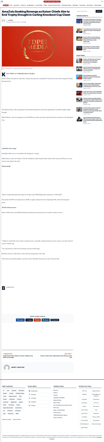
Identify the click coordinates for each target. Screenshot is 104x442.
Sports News (90, 5)
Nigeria (21, 402)
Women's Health (96, 416)
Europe (5, 399)
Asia (8, 390)
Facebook (21, 320)
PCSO (4, 404)
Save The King (84, 409)
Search (99, 11)
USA (4, 413)
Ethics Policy (56, 402)
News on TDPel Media (59, 410)
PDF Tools (84, 390)
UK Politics (10, 410)
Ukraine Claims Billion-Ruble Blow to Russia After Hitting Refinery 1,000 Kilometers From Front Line (92, 85)
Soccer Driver (84, 413)
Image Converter (96, 390)
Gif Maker (84, 394)
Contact (55, 395)
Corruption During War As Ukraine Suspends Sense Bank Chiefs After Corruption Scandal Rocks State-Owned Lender (92, 21)
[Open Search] (102, 1)
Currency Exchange (96, 424)
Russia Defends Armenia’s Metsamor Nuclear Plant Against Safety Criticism (91, 77)
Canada (11, 393)
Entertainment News (66, 5)
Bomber (84, 406)
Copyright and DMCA (58, 397)
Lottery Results (97, 5)
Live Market (84, 416)
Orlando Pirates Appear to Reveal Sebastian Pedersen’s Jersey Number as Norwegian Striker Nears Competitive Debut (92, 110)
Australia (14, 390)
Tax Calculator (96, 420)
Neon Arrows (96, 406)
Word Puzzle (96, 399)
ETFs (20, 396)
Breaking (6, 5)
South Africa (18, 407)
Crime (4, 396)
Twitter (30, 320)
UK (4, 410)
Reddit (38, 320)
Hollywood (12, 399)
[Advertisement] (37, 90)
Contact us (23, 5)
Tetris (96, 409)
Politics (45, 5)
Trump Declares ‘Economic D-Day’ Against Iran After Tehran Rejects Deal (92, 30)
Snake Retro (84, 402)
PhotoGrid (84, 399)
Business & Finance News (54, 5)
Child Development (84, 424)
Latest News (16, 5)
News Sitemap (17, 419)
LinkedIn (46, 320)
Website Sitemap (6, 419)
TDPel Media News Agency (52, 1)
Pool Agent (11, 404)
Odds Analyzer (84, 427)
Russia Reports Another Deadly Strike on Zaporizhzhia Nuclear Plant (91, 48)
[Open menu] (2, 1)
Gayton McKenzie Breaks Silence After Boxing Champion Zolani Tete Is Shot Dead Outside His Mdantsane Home (92, 119)
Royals (18, 404)
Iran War (19, 399)
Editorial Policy (57, 400)
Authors (55, 392)
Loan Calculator (84, 420)
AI (3, 390)
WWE (17, 413)
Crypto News (82, 5)
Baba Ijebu (21, 390)
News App (56, 407)
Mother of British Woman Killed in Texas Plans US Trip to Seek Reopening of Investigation (92, 60)
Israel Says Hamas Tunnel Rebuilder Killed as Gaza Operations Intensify (92, 92)
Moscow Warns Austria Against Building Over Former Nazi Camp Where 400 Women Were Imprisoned (91, 39)
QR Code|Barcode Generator (96, 395)
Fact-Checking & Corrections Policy (62, 405)
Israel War (5, 402)
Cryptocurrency (13, 396)
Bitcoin (5, 393)
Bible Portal (96, 413)
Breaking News (30, 5)
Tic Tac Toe (96, 402)
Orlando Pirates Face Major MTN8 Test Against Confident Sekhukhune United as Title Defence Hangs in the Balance (92, 100)
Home (10, 5)
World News (75, 5)
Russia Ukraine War (8, 407)
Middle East (14, 402)
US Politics (18, 410)
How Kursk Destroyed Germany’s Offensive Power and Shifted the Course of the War (91, 69)
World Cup (10, 413)
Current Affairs (38, 5)
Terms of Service (57, 417)
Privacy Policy (57, 412)
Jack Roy (10, 20)
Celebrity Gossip (20, 393)
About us (55, 390)
